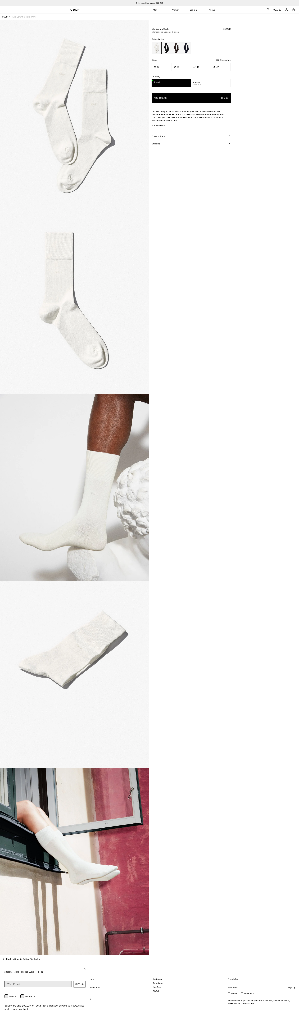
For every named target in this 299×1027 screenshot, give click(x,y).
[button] (286, 9)
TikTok (156, 991)
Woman (175, 9)
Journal (193, 9)
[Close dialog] (85, 968)
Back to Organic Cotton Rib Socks (23, 958)
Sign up (291, 987)
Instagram (158, 979)
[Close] (293, 3)
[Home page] (75, 10)
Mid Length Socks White (24, 16)
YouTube (157, 987)
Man (155, 9)
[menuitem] (155, 9)
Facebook (158, 983)
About (212, 9)
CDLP (4, 16)
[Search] (268, 9)
